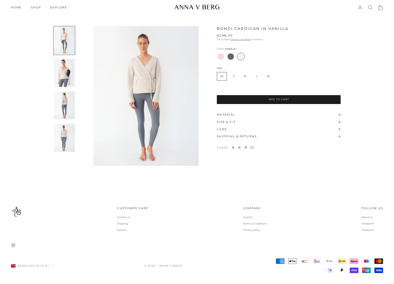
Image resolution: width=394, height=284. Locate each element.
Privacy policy (251, 230)
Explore (58, 7)
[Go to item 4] (64, 137)
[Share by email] (252, 147)
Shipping (122, 223)
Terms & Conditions (255, 223)
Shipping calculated (240, 39)
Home (16, 7)
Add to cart (279, 99)
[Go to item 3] (64, 105)
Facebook (368, 230)
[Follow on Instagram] (13, 245)
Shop (36, 7)
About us (367, 217)
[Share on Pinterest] (246, 147)
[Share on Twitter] (239, 147)
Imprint (247, 217)
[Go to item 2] (64, 72)
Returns (122, 230)
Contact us (123, 217)
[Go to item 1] (64, 40)
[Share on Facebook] (233, 147)
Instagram (368, 223)
